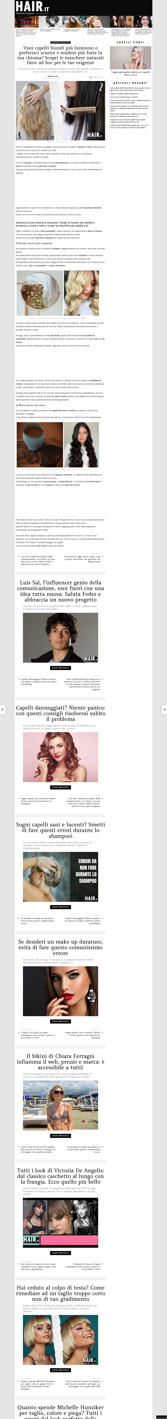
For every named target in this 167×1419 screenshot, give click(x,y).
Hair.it (84, 318)
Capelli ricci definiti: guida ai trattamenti (50, 30)
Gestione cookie (161, 1417)
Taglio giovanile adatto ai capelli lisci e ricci (130, 73)
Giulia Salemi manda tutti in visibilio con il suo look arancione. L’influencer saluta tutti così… (145, 32)
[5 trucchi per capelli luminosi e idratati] (74, 22)
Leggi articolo (60, 668)
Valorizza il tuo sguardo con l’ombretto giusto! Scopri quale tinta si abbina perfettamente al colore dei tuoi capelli (121, 33)
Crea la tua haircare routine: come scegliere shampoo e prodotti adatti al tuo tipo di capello (97, 32)
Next (151, 27)
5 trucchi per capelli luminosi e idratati (72, 30)
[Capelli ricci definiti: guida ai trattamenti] (50, 22)
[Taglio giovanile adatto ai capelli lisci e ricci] (130, 57)
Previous (16, 27)
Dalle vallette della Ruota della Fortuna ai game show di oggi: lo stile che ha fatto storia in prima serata (26, 33)
